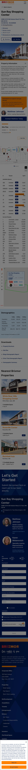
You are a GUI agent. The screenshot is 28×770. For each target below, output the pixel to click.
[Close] (26, 742)
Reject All (14, 762)
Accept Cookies (14, 767)
